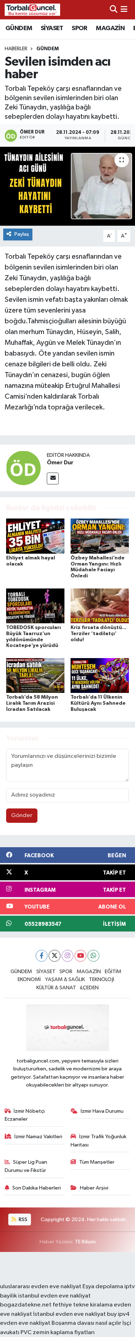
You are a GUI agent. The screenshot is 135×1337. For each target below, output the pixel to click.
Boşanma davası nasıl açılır (86, 1323)
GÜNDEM (18, 28)
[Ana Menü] (124, 9)
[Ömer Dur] (23, 468)
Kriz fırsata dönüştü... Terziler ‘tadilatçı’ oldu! (98, 633)
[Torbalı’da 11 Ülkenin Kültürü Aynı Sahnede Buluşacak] (100, 675)
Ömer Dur (60, 462)
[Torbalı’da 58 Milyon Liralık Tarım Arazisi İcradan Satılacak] (35, 675)
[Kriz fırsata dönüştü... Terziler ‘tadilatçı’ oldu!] (100, 605)
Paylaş (21, 234)
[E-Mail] (53, 478)
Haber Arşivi (94, 1188)
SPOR (79, 28)
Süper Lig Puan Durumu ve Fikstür (26, 1166)
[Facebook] (42, 956)
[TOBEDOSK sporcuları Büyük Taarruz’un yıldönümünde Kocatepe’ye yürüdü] (35, 605)
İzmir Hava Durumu (102, 1111)
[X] (54, 956)
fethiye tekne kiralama (83, 1305)
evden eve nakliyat (25, 1323)
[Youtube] (80, 956)
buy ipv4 (118, 1314)
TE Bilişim (85, 1241)
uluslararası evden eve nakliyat (40, 1287)
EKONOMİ (29, 979)
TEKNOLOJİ (101, 979)
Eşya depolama (102, 1287)
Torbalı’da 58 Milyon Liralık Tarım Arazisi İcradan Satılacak (32, 703)
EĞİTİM (113, 971)
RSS (22, 1219)
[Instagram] (67, 956)
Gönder (21, 815)
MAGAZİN (110, 28)
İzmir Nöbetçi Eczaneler (25, 1115)
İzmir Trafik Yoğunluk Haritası (98, 1140)
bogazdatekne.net (26, 1305)
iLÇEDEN (89, 987)
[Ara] (113, 9)
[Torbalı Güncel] (32, 9)
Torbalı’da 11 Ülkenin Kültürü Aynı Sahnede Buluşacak (98, 703)
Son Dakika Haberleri (36, 1188)
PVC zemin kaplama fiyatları (58, 1332)
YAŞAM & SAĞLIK (65, 979)
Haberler (16, 48)
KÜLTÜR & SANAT (56, 987)
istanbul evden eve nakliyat (54, 1296)
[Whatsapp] (93, 956)
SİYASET (52, 28)
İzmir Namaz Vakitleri (38, 1136)
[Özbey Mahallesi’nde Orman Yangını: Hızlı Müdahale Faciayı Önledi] (100, 536)
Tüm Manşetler (96, 1162)
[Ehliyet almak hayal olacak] (35, 536)
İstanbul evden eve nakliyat (69, 1314)
